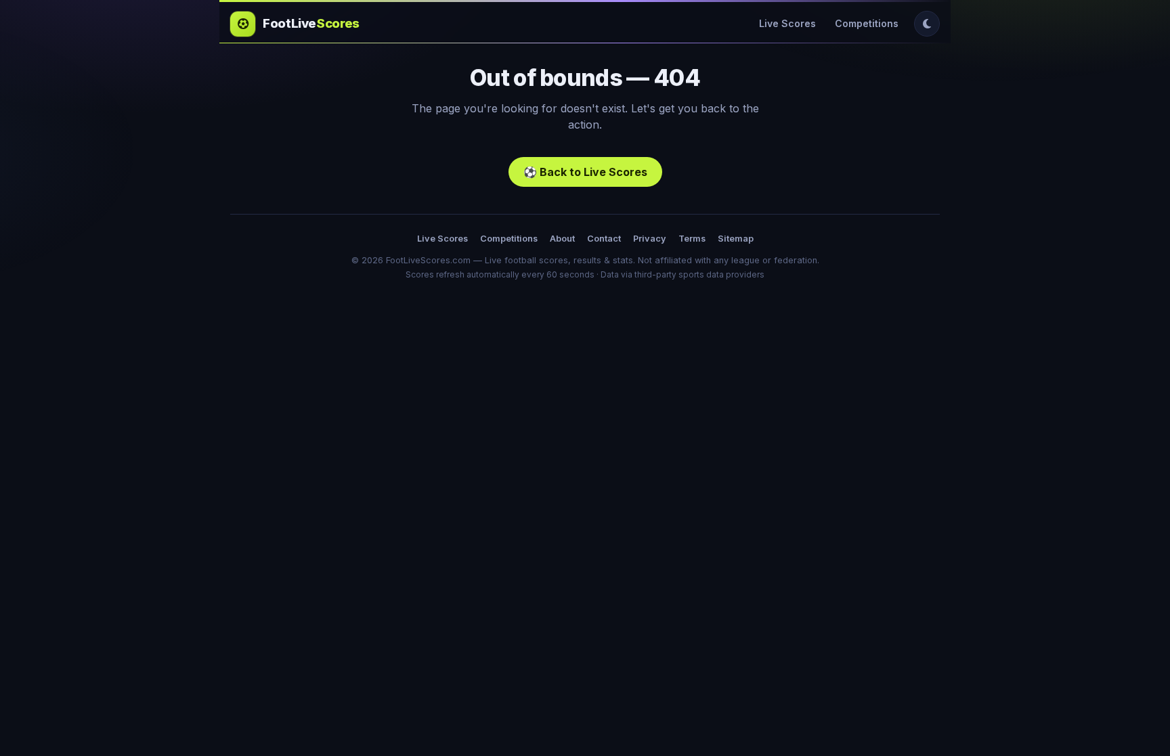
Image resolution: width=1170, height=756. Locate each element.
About (562, 239)
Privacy (649, 239)
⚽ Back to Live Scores (585, 172)
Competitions (866, 23)
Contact (604, 239)
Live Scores (787, 23)
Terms (692, 239)
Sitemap (736, 239)
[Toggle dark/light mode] (927, 24)
